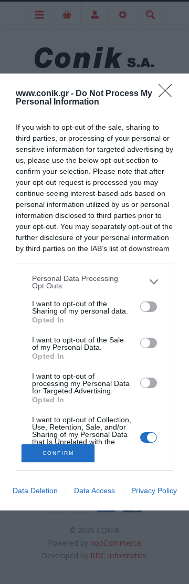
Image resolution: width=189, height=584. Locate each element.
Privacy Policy (154, 490)
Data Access (94, 490)
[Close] (168, 94)
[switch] (148, 306)
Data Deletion (35, 490)
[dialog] (94, 292)
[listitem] (94, 282)
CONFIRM (58, 453)
